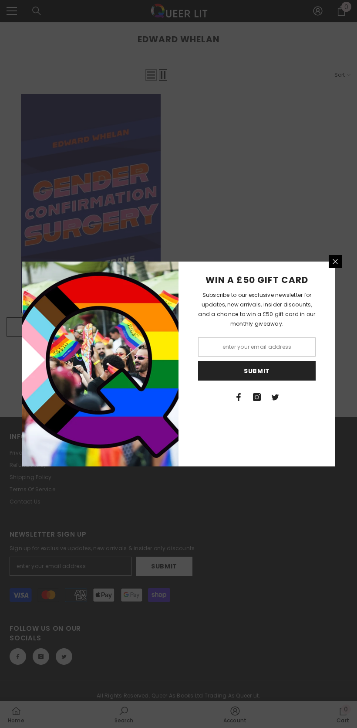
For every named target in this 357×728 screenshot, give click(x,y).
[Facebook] (238, 397)
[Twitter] (275, 397)
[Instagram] (257, 397)
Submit (257, 371)
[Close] (335, 261)
